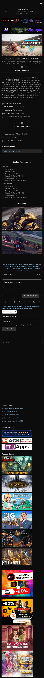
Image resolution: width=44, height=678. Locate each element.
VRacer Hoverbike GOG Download (16, 266)
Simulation (20, 13)
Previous (8, 275)
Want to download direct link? (13, 421)
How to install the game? (12, 415)
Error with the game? (11, 418)
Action (30, 11)
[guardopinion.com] (17, 433)
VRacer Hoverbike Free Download (30, 264)
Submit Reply (29, 295)
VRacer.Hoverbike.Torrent (11, 151)
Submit (9, 329)
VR (26, 13)
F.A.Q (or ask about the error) (13, 409)
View (17, 464)
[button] (41, 3)
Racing (36, 11)
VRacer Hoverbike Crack (10, 264)
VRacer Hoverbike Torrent (19, 269)
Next (38, 275)
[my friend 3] (17, 440)
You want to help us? (10, 412)
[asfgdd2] (17, 638)
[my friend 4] (17, 447)
